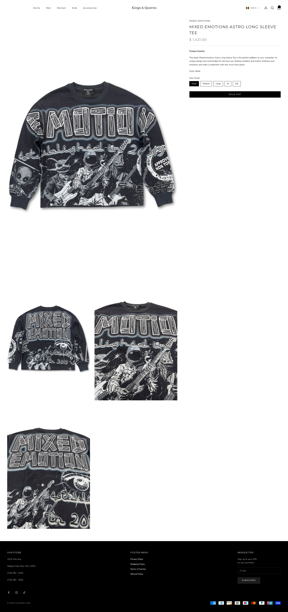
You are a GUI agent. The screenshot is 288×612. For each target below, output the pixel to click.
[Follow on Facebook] (8, 592)
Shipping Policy (137, 564)
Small (194, 83)
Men (48, 8)
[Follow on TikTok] (24, 592)
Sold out (235, 94)
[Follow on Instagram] (16, 592)
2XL (237, 83)
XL (228, 83)
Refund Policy (136, 574)
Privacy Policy (136, 559)
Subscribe (249, 580)
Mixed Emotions (199, 20)
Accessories (90, 8)
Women (61, 8)
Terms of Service (138, 569)
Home (36, 8)
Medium (206, 83)
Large (218, 83)
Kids (74, 8)
